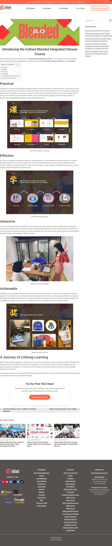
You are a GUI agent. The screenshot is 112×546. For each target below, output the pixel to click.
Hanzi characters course (70, 503)
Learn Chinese (41, 481)
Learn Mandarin (41, 478)
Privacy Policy (41, 506)
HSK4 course (70, 508)
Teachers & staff (41, 503)
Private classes (70, 481)
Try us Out (80, 8)
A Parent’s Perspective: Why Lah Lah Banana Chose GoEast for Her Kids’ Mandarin (96, 54)
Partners (41, 492)
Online (70, 475)
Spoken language (70, 517)
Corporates (70, 492)
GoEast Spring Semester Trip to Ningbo (63, 409)
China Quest (41, 486)
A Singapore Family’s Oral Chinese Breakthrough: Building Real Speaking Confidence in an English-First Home (97, 46)
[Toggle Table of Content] (17, 64)
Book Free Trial (101, 8)
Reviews (41, 489)
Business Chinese (70, 519)
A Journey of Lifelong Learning (10, 76)
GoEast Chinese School (7, 439)
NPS (41, 500)
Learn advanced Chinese (70, 514)
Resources (41, 484)
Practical (4, 67)
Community (63, 8)
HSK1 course (70, 497)
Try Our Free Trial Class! (9, 78)
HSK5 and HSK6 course (70, 511)
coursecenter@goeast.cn (99, 473)
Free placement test (70, 522)
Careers (41, 475)
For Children (70, 486)
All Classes (30, 8)
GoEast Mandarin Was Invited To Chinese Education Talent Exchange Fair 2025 (12, 444)
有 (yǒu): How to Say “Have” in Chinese (97, 30)
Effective (4, 69)
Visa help (41, 495)
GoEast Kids (70, 530)
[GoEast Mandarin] (5, 7)
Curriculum (47, 8)
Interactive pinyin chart (70, 527)
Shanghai (70, 478)
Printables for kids (70, 525)
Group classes (70, 484)
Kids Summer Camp (70, 489)
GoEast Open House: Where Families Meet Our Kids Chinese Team (39, 444)
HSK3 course (70, 506)
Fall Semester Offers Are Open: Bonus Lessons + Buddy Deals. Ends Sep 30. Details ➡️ (56, 2)
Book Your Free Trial (70, 473)
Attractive (4, 71)
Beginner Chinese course (70, 495)
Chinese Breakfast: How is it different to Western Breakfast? (19, 410)
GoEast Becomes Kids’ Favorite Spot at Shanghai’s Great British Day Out (66, 444)
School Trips (41, 497)
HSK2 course (70, 500)
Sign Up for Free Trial (40, 397)
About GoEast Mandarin (42, 473)
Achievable (5, 73)
